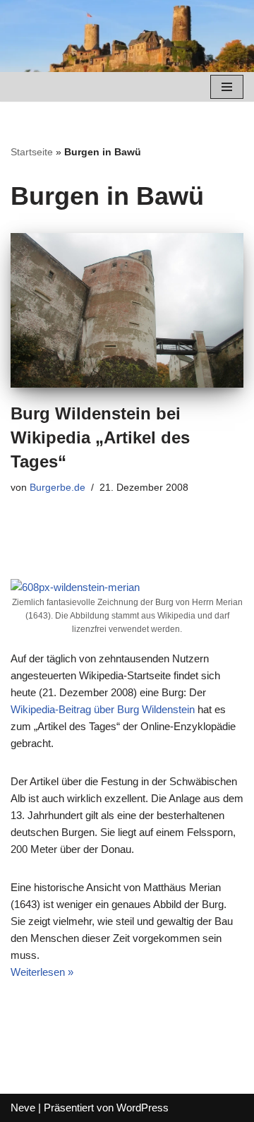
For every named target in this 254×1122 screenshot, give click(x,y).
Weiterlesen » (42, 972)
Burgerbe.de (57, 487)
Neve (23, 1108)
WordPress (142, 1108)
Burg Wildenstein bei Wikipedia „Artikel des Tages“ (100, 437)
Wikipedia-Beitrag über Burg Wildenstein (103, 709)
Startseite (32, 151)
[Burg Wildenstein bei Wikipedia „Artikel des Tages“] (127, 310)
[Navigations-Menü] (226, 87)
